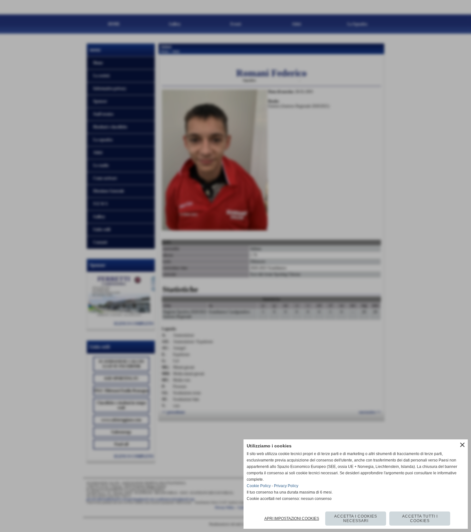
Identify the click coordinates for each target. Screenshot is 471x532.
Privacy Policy (286, 486)
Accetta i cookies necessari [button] (355, 518)
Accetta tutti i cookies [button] (420, 518)
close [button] (462, 445)
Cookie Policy (259, 486)
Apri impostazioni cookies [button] (291, 518)
